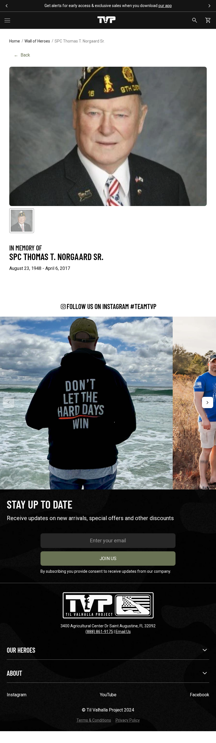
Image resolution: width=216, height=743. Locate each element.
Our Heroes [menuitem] (21, 650)
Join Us (108, 558)
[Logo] (106, 20)
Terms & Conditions (93, 720)
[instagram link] (86, 403)
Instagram (16, 694)
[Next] (207, 402)
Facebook (199, 694)
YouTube (108, 694)
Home (14, 41)
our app (165, 5)
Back (22, 55)
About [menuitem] (14, 673)
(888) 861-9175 (99, 631)
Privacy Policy (128, 720)
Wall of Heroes (37, 41)
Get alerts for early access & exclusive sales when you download (108, 5)
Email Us (123, 631)
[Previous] (8, 402)
